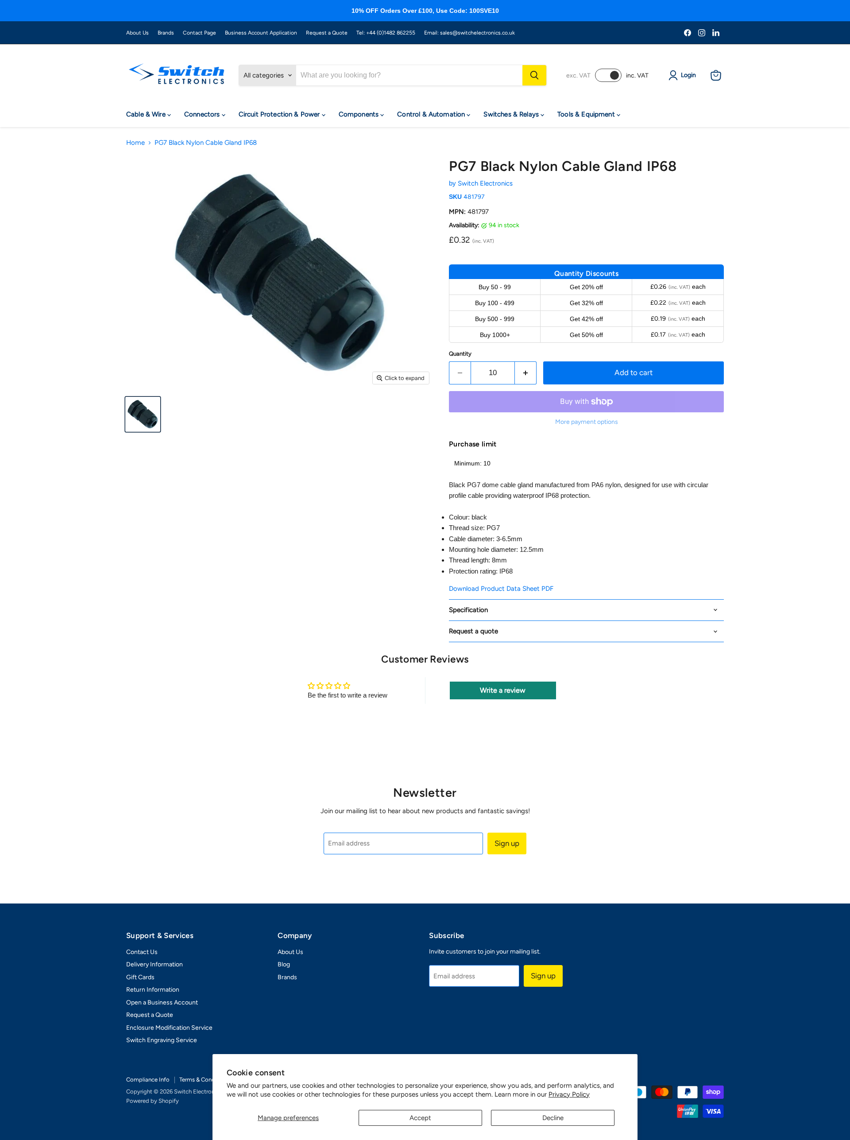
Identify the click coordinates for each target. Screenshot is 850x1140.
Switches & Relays (512, 114)
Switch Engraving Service (161, 1040)
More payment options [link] (586, 422)
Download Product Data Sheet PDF (501, 589)
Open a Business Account (162, 1002)
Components (360, 114)
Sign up (507, 843)
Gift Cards (140, 977)
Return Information (152, 989)
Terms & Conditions (204, 1079)
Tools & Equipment (587, 114)
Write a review (502, 690)
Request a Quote (327, 33)
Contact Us (142, 952)
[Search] (534, 75)
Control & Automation (432, 114)
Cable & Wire (146, 114)
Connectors (203, 114)
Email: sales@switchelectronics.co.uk (469, 33)
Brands (166, 33)
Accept (420, 1118)
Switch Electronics (485, 183)
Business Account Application (261, 33)
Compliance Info (148, 1079)
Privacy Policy (569, 1094)
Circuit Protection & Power (280, 114)
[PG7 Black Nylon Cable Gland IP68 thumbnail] (142, 414)
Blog (284, 964)
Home (135, 143)
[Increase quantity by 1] (526, 372)
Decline (553, 1118)
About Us (137, 33)
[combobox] (409, 75)
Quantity (460, 353)
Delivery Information (154, 964)
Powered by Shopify (152, 1100)
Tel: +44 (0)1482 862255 (385, 33)
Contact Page (199, 33)
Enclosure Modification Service (169, 1027)
